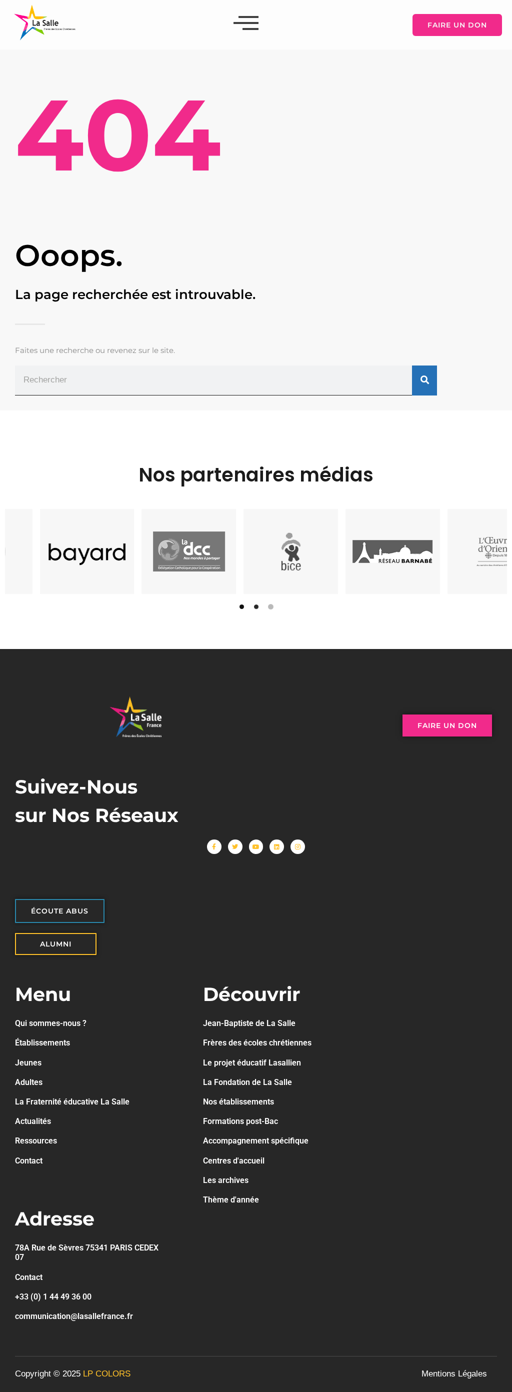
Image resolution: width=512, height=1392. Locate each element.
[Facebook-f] (214, 847)
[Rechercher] (424, 381)
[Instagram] (297, 847)
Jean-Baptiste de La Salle (249, 1023)
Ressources (36, 1141)
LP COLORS (106, 1373)
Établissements (42, 1043)
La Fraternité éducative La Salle (72, 1101)
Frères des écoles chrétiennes (257, 1043)
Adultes (28, 1082)
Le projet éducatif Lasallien (252, 1063)
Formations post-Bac (240, 1121)
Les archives (225, 1180)
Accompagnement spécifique (255, 1141)
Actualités (33, 1121)
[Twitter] (235, 847)
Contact (28, 1161)
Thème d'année (231, 1199)
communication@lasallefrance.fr (74, 1316)
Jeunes (28, 1063)
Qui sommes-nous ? (50, 1023)
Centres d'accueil (233, 1161)
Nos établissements (238, 1101)
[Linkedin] (277, 847)
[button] (242, 606)
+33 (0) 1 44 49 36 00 (53, 1297)
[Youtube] (256, 847)
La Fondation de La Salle (247, 1082)
